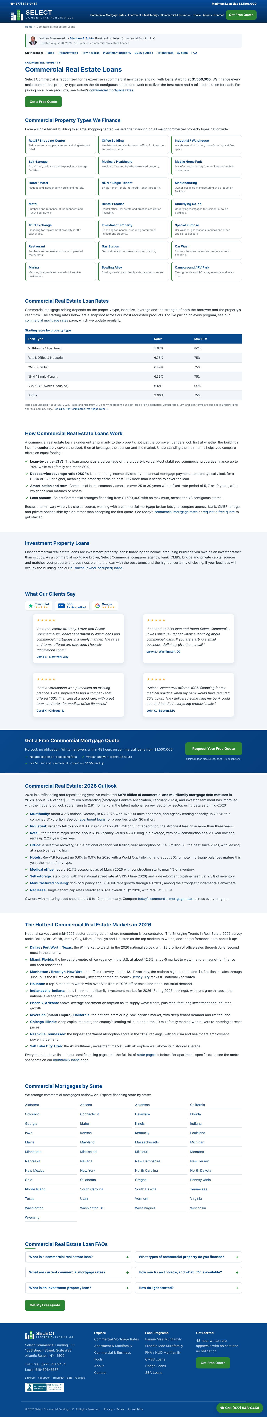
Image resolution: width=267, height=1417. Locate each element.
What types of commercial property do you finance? (181, 1257)
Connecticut (89, 1114)
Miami (35, 959)
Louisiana (197, 1133)
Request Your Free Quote (213, 748)
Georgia (31, 1123)
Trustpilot (58, 1377)
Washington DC (92, 1208)
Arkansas (142, 1105)
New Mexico (34, 1170)
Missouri (141, 1152)
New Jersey (199, 1161)
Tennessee (56, 1034)
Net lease (38, 890)
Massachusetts (147, 1142)
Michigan (197, 1142)
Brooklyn (58, 972)
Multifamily (39, 814)
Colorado (32, 1114)
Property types (68, 52)
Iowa (28, 1133)
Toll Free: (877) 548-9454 (45, 1364)
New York (74, 972)
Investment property (117, 52)
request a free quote (219, 512)
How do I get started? (156, 1288)
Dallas (35, 947)
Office (35, 845)
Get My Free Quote (45, 1305)
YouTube (79, 1377)
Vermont (141, 1199)
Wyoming (32, 1217)
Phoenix (36, 1003)
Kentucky (142, 1133)
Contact (219, 15)
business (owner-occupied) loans (96, 568)
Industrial (38, 826)
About (207, 15)
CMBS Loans (155, 1359)
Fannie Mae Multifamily (163, 1339)
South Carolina (91, 1189)
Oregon (141, 1180)
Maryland (87, 1142)
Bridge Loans (155, 1366)
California (81, 1015)
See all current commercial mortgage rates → (81, 408)
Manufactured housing (49, 883)
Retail (34, 833)
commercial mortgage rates (111, 90)
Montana (197, 1152)
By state (182, 52)
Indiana (58, 991)
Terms (120, 1409)
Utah (58, 1046)
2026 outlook (144, 52)
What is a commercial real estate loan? (61, 1257)
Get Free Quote (241, 15)
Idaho (84, 1123)
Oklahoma (88, 1180)
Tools (197, 15)
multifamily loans (66, 1060)
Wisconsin (198, 1208)
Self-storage (40, 876)
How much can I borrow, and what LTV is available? (180, 1272)
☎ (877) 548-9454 (23, 3)
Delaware (142, 1114)
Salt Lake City (41, 1046)
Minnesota (33, 1152)
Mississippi (88, 1152)
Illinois (50, 1022)
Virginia (196, 1199)
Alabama (32, 1105)
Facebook (44, 1377)
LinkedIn (30, 1377)
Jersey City (141, 977)
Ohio (28, 1180)
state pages (146, 1055)
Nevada (86, 1161)
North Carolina (146, 1170)
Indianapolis (40, 991)
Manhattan (39, 972)
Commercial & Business (176, 15)
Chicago (37, 1022)
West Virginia (145, 1208)
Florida (47, 959)
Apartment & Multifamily (143, 15)
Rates (50, 52)
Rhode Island (35, 1189)
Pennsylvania (200, 1180)
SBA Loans (153, 1373)
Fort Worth (52, 947)
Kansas (86, 1133)
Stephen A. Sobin (82, 38)
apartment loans (93, 819)
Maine (30, 1142)
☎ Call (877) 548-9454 (239, 1408)
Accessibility (135, 1409)
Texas (67, 947)
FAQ (194, 52)
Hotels (35, 857)
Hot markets (165, 52)
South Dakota (145, 1189)
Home (28, 26)
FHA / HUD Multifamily (163, 1352)
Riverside (38, 1015)
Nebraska (32, 1161)
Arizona (51, 1003)
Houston (37, 984)
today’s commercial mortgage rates (166, 899)
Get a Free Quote (43, 102)
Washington (34, 1208)
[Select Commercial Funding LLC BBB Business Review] (44, 1391)
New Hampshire (147, 1161)
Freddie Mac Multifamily (164, 1346)
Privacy (108, 1409)
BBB (69, 1377)
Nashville (38, 1034)
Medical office (42, 869)
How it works (90, 52)
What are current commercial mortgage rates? (67, 1272)
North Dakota (200, 1170)
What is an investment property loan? (60, 1288)
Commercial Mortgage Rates (108, 15)
